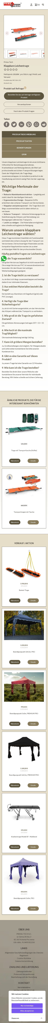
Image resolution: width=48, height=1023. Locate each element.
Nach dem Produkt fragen (24, 111)
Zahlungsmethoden (24, 971)
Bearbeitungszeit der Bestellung (24, 977)
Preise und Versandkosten (24, 974)
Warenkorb (15, 461)
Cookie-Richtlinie (24, 958)
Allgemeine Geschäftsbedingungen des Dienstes (24, 952)
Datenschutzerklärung (24, 961)
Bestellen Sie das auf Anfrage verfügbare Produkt (24, 95)
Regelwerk (24, 955)
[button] (41, 33)
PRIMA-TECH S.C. (24, 934)
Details (33, 461)
